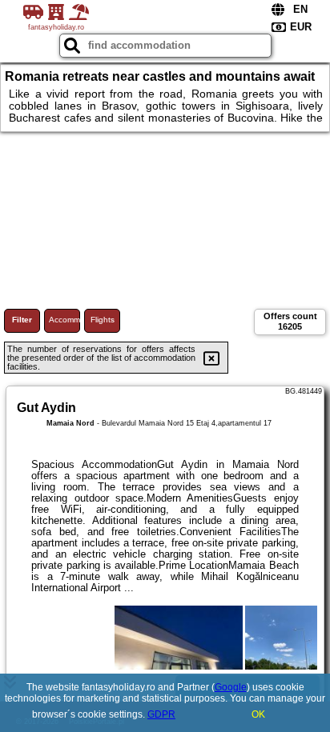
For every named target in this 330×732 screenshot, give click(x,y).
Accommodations (64, 319)
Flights (103, 319)
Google (231, 687)
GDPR (161, 714)
